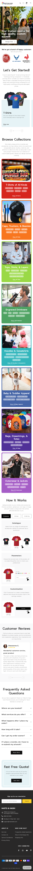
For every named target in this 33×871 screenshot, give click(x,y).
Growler (15, 313)
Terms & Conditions (7, 837)
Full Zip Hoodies (22, 354)
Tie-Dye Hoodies (9, 357)
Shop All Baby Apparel (16, 404)
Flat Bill (15, 232)
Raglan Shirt (10, 191)
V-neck (24, 191)
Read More (16, 752)
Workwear (24, 484)
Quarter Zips (15, 270)
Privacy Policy (6, 840)
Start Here (16, 781)
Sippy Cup (11, 316)
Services (4, 832)
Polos (7, 270)
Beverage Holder (24, 313)
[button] (30, 3)
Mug (10, 313)
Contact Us (5, 835)
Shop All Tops (16, 279)
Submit (27, 801)
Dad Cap (9, 232)
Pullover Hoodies (11, 354)
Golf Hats (24, 229)
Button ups (24, 270)
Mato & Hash (8, 868)
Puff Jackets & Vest (13, 487)
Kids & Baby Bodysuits (23, 399)
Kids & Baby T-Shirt (9, 399)
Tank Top (17, 191)
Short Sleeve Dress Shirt (16, 273)
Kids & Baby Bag (22, 396)
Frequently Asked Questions (23, 832)
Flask (5, 313)
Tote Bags (18, 442)
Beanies (17, 229)
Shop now (6, 124)
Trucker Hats (9, 229)
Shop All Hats (16, 237)
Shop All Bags (16, 448)
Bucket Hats (23, 232)
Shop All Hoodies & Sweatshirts (16, 363)
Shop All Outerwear (16, 490)
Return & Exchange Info (22, 835)
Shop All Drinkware (16, 321)
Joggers (23, 487)
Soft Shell (17, 484)
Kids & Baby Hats (11, 396)
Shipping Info (19, 837)
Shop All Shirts (16, 196)
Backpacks (26, 442)
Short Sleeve (9, 188)
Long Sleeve (18, 188)
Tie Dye (25, 188)
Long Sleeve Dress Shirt (16, 276)
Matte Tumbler (20, 316)
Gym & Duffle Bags (16, 445)
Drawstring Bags (8, 442)
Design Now (9, 42)
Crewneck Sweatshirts (22, 357)
